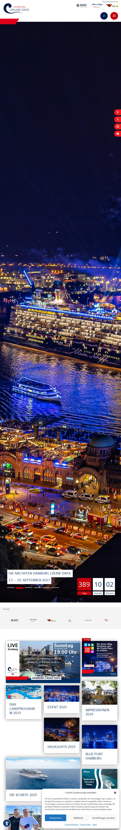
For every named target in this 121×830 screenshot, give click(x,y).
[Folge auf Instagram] (117, 126)
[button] (115, 792)
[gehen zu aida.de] (112, 6)
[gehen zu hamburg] (106, 621)
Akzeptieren (56, 817)
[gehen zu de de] (70, 621)
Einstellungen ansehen (103, 817)
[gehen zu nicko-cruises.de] (88, 621)
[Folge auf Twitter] (117, 119)
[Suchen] (104, 16)
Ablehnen (78, 817)
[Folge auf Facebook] (117, 112)
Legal (94, 824)
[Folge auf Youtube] (117, 134)
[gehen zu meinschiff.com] (97, 6)
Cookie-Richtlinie (71, 824)
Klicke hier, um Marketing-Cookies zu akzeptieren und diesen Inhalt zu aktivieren (43, 662)
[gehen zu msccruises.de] (81, 6)
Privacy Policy (85, 824)
